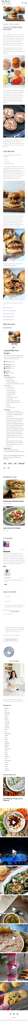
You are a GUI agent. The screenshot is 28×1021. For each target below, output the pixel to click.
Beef (6, 710)
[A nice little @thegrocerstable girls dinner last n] (14, 909)
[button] (4, 784)
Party (6, 751)
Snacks (6, 762)
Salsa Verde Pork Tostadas (12, 528)
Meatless (7, 745)
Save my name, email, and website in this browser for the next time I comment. (15, 606)
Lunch (6, 741)
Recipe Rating (6, 609)
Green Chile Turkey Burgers (9, 310)
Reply (4, 566)
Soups (6, 764)
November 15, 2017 (7, 503)
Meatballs (7, 743)
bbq (5, 463)
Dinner (11, 24)
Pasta (6, 752)
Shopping (7, 756)
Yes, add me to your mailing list (12, 635)
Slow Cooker (8, 760)
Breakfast (7, 714)
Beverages (7, 712)
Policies (14, 1017)
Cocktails (7, 723)
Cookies (7, 725)
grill (15, 463)
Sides (6, 758)
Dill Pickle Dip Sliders (8, 319)
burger (10, 463)
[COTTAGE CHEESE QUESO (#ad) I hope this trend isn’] (14, 938)
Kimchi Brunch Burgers (8, 313)
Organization (8, 749)
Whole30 (7, 770)
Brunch (6, 716)
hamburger (21, 463)
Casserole (7, 721)
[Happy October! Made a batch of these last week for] (14, 996)
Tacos (6, 766)
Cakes (6, 720)
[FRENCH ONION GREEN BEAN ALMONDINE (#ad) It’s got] (14, 880)
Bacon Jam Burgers (8, 307)
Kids (6, 737)
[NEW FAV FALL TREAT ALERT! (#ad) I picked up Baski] (14, 967)
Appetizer (7, 708)
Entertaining (7, 733)
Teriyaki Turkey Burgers (8, 316)
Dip (5, 731)
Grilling (17, 24)
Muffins (6, 747)
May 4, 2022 (5, 530)
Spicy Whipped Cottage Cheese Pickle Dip (13, 799)
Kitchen (6, 739)
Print (15, 347)
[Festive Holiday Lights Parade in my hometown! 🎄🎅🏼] (14, 851)
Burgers (6, 24)
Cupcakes (7, 727)
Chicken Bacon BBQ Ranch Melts (13, 501)
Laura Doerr (7, 577)
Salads (6, 754)
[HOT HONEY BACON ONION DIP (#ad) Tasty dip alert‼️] (14, 822)
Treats (6, 768)
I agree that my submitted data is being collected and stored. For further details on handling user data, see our (14, 630)
